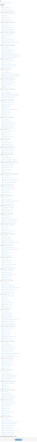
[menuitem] (0, 1)
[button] (0, 0)
